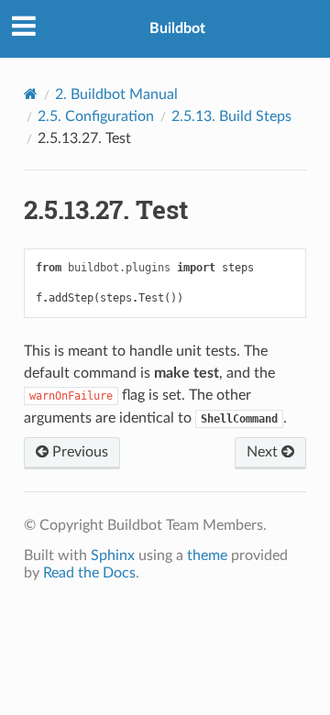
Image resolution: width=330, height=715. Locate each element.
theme (207, 555)
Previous (78, 452)
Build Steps (231, 116)
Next (264, 452)
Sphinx (113, 555)
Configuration (96, 116)
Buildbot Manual (116, 94)
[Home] (31, 94)
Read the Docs (89, 573)
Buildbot (177, 28)
